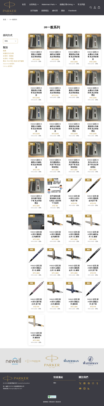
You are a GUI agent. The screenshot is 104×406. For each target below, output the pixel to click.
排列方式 (7, 35)
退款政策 (58, 402)
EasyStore (27, 383)
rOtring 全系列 (7, 66)
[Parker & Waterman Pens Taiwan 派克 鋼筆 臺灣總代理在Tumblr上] (97, 384)
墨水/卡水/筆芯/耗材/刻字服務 (13, 61)
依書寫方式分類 (8, 53)
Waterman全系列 (8, 64)
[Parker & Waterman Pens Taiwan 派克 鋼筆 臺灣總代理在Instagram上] (93, 384)
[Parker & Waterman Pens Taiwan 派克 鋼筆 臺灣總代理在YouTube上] (80, 389)
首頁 (24, 4)
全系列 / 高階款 (8, 56)
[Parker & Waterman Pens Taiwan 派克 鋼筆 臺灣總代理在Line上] (84, 389)
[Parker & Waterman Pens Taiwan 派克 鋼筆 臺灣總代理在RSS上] (88, 389)
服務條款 (45, 402)
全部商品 (33, 4)
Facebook (72, 11)
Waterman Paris (48, 4)
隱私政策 (52, 402)
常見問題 (81, 4)
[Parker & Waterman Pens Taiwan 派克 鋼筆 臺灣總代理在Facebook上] (84, 384)
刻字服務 (34, 11)
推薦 (4, 51)
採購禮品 (45, 11)
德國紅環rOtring (66, 4)
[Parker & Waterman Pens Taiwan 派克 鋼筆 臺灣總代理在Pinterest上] (88, 384)
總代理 (55, 11)
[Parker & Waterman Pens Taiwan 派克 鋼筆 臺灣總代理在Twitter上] (80, 384)
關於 (63, 11)
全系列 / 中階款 (8, 59)
